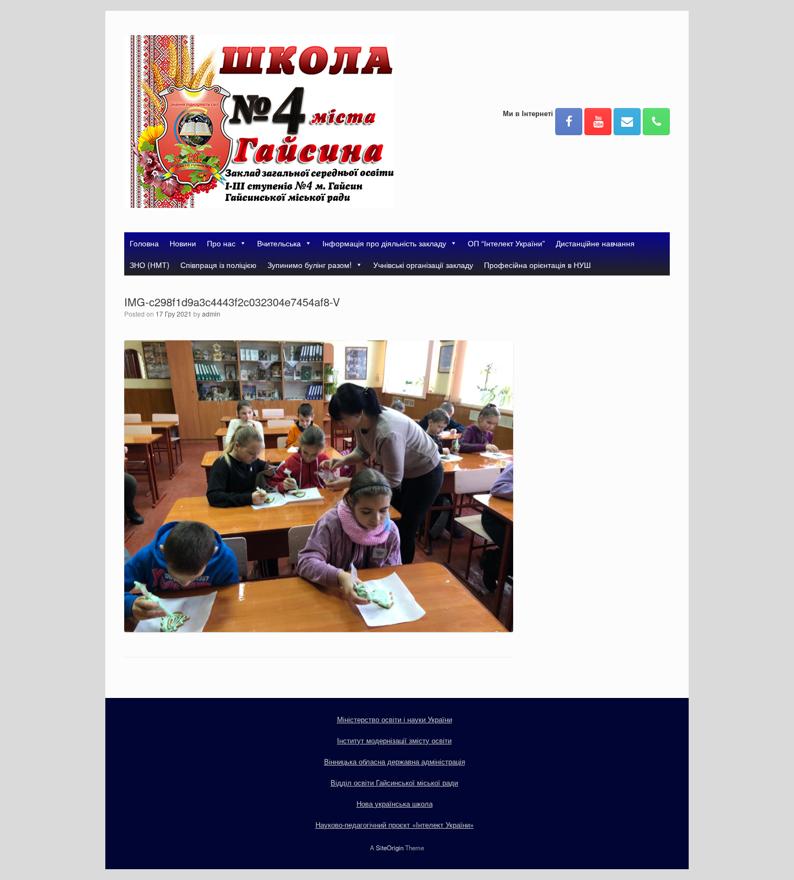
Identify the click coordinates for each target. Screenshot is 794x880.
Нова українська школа (394, 803)
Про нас (221, 243)
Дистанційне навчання (595, 243)
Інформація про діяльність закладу (384, 243)
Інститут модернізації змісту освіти (394, 740)
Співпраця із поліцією (218, 264)
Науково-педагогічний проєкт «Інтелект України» (394, 824)
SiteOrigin (389, 847)
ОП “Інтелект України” (506, 243)
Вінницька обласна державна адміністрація (394, 761)
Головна (144, 243)
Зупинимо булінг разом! (309, 264)
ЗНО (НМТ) (150, 264)
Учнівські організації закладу (423, 264)
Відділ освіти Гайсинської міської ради (394, 782)
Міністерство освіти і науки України (394, 719)
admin (211, 313)
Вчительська (279, 243)
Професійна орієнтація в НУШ (537, 264)
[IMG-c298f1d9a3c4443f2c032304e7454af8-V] (318, 629)
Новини (183, 243)
